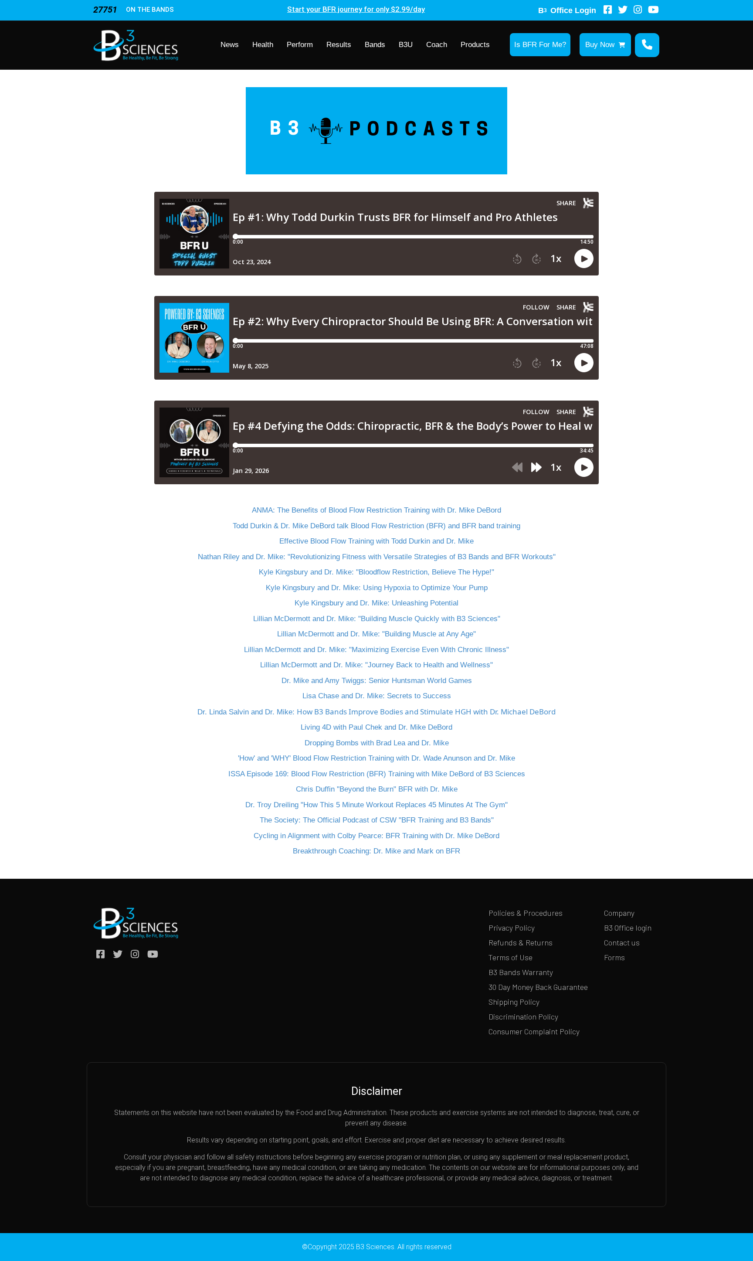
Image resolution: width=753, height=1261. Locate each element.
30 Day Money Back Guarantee (538, 987)
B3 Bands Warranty (520, 972)
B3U (406, 45)
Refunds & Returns (520, 942)
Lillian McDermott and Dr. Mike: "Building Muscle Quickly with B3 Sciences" (376, 619)
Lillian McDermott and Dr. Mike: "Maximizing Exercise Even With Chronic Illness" (376, 650)
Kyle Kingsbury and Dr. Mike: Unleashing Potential (376, 603)
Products (475, 45)
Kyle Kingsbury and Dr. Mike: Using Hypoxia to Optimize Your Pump (377, 588)
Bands (375, 45)
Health (262, 45)
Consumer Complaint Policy (534, 1031)
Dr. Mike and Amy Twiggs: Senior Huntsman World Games (377, 680)
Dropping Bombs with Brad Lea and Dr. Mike (377, 743)
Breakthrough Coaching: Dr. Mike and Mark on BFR (376, 851)
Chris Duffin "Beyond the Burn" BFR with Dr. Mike (377, 789)
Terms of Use (510, 957)
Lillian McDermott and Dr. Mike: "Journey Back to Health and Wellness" (376, 665)
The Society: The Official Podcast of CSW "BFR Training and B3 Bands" (377, 820)
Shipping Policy (513, 1001)
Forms (614, 957)
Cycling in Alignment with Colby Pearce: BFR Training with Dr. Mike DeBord (376, 836)
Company (619, 913)
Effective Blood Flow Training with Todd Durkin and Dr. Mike (376, 541)
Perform (300, 45)
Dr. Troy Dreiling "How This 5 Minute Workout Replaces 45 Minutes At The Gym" (376, 805)
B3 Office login (627, 927)
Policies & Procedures (525, 913)
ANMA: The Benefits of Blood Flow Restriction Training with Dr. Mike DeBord (376, 510)
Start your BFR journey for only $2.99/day (356, 9)
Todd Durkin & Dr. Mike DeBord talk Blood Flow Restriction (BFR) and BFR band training (376, 526)
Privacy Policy (511, 927)
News (229, 45)
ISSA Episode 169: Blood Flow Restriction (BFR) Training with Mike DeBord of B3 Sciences (376, 774)
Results (338, 45)
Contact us (622, 942)
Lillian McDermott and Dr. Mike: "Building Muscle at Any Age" (376, 634)
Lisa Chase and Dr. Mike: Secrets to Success (376, 696)
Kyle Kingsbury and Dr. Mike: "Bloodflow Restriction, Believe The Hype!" (376, 572)
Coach (436, 45)
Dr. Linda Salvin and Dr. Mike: (376, 712)
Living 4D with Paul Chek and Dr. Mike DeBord (376, 727)
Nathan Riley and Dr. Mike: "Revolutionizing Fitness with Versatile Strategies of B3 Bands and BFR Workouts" (377, 557)
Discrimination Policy (523, 1016)
